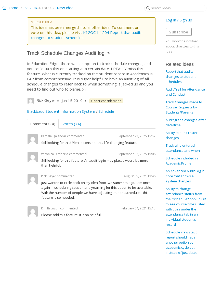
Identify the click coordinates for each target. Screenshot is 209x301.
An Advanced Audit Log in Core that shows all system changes (185, 176)
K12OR (30, 7)
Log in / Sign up (179, 19)
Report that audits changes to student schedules (180, 76)
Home (12, 7)
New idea (65, 7)
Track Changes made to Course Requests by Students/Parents (184, 107)
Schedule (106, 111)
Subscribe (178, 31)
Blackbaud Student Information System (61, 111)
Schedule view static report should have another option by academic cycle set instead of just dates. (182, 242)
